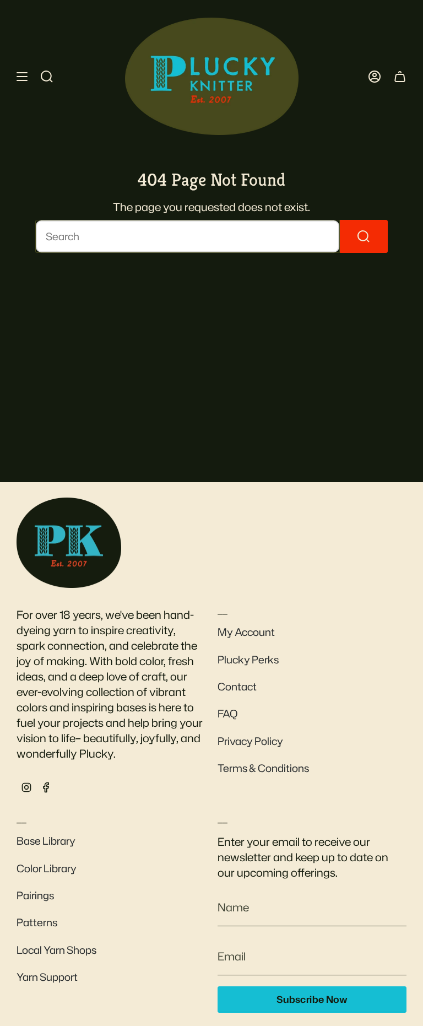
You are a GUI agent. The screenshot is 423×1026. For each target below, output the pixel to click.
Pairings (35, 895)
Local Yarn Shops (56, 950)
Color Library (47, 868)
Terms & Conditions (263, 768)
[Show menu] (22, 76)
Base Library (46, 841)
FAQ (228, 713)
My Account (246, 632)
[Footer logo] (69, 543)
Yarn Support (47, 977)
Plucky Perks (248, 659)
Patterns (37, 922)
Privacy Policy (250, 741)
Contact (237, 686)
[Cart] (400, 76)
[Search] (364, 236)
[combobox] (187, 236)
